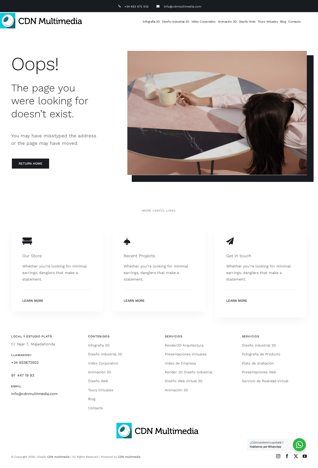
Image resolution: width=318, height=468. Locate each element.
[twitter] (296, 456)
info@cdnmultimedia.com (182, 6)
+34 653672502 (25, 362)
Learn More (32, 300)
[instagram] (278, 456)
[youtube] (305, 456)
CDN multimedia (58, 456)
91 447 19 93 (22, 375)
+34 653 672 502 (140, 6)
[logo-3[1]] (42, 14)
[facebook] (287, 456)
